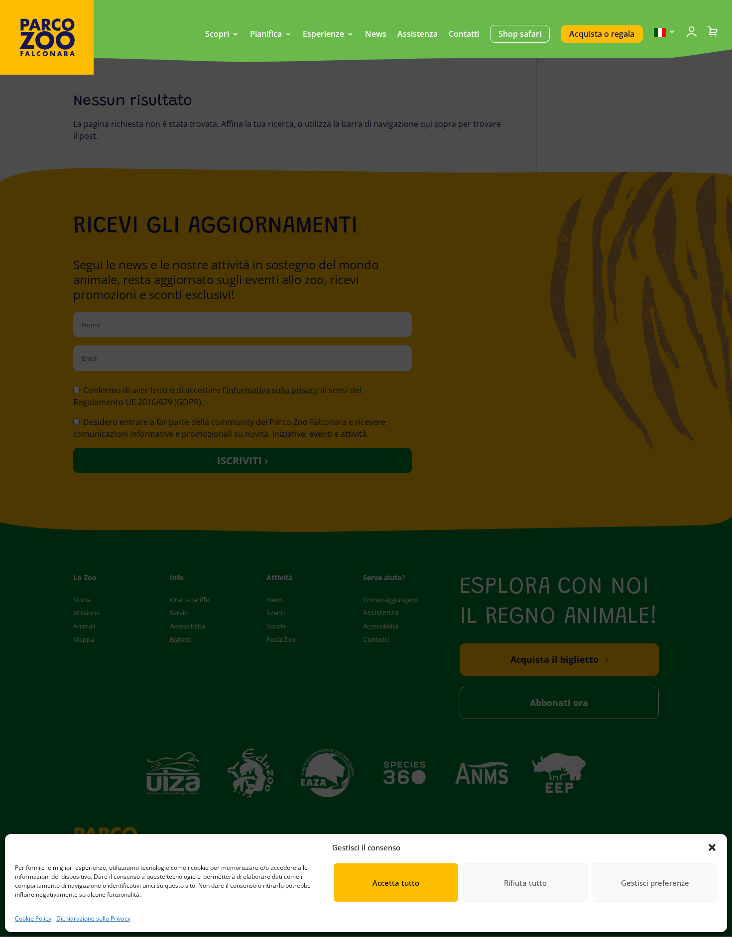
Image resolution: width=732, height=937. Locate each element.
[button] (712, 847)
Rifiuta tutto (525, 883)
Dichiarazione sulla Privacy (93, 918)
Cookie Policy (33, 918)
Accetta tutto (395, 883)
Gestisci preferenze (655, 883)
